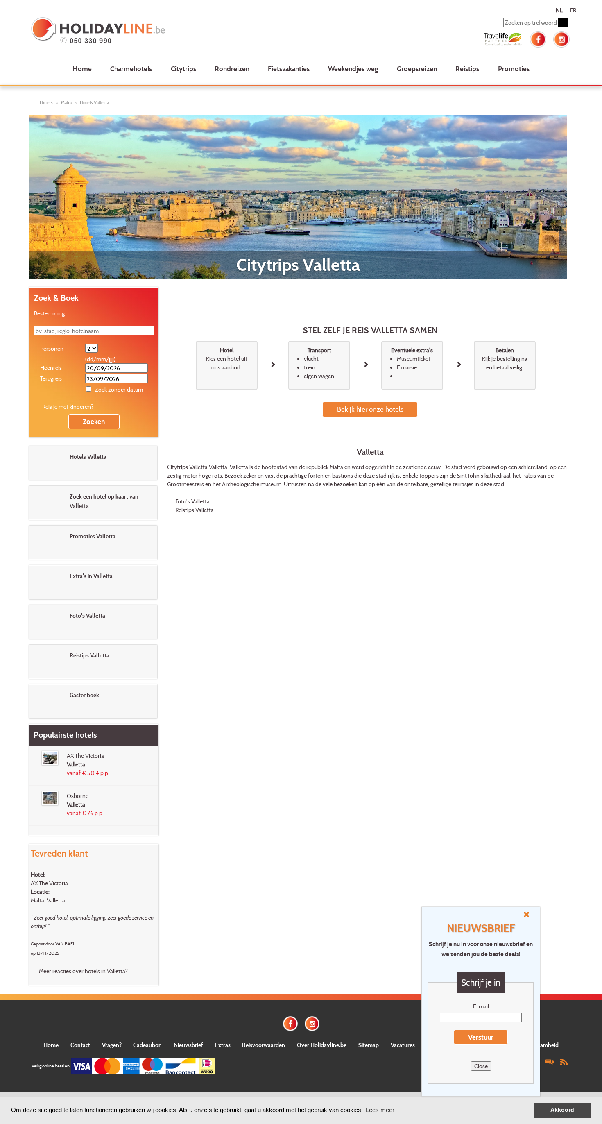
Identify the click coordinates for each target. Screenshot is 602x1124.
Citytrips (183, 68)
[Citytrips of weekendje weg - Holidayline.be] (139, 31)
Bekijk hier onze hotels (370, 409)
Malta (66, 102)
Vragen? (112, 1044)
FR (573, 10)
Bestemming (49, 313)
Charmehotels (131, 68)
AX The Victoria (49, 882)
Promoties (514, 68)
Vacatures (403, 1044)
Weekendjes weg (353, 68)
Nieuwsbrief (188, 1044)
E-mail (481, 1006)
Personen (51, 348)
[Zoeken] (563, 22)
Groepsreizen (417, 68)
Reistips (467, 68)
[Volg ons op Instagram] (561, 38)
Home (82, 68)
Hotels (46, 102)
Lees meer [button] (380, 1109)
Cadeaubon (147, 1044)
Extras (223, 1044)
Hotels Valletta (94, 102)
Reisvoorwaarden (263, 1044)
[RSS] (563, 1061)
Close (481, 1066)
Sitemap (368, 1044)
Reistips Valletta (194, 509)
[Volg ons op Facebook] (538, 38)
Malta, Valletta (48, 900)
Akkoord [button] (562, 1110)
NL (559, 10)
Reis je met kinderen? (67, 406)
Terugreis (51, 378)
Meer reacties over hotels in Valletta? (83, 971)
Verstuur (480, 1037)
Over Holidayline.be (321, 1044)
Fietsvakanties (289, 68)
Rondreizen (232, 68)
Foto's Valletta (192, 501)
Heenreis (51, 367)
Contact (80, 1044)
